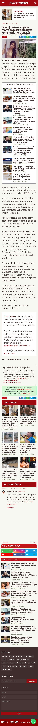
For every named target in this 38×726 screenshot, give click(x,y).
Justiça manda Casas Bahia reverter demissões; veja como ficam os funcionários (24, 160)
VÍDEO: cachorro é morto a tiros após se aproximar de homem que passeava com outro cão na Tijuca (9, 448)
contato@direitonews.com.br (12, 382)
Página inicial (6, 23)
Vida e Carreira (12, 666)
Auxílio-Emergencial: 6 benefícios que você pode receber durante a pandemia (23, 130)
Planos (31, 666)
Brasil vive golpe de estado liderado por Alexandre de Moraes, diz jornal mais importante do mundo (21, 639)
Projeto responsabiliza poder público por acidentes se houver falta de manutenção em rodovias (10, 473)
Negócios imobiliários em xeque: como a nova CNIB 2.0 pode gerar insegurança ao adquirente (24, 99)
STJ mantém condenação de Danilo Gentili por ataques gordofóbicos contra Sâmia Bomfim (28, 473)
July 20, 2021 (9, 353)
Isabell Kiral (12, 491)
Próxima (32, 542)
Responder (10, 508)
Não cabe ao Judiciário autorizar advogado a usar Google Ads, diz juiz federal (23, 90)
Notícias (14, 23)
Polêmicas (19, 656)
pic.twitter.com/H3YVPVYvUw (16, 345)
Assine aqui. (25, 394)
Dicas (3, 660)
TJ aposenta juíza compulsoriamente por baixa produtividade (22, 619)
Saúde (33, 663)
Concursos (11, 660)
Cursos (12, 663)
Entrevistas (23, 666)
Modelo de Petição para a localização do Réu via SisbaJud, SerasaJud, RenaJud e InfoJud (24, 120)
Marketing (5, 663)
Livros (3, 666)
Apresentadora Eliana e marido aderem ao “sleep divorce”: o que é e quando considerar (24, 584)
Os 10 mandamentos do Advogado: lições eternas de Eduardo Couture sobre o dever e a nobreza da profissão (24, 109)
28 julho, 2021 (21, 491)
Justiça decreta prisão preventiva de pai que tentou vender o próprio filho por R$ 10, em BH (22, 177)
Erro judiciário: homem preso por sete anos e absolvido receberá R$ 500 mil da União (28, 420)
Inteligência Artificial (23, 660)
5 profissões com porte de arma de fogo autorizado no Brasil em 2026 (24, 168)
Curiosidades (29, 656)
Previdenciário (6, 669)
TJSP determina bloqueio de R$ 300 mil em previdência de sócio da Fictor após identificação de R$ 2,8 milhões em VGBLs (24, 150)
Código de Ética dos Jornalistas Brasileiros (16, 379)
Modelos (20, 663)
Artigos (11, 656)
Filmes (27, 663)
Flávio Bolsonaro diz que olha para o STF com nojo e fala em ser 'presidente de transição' (28, 448)
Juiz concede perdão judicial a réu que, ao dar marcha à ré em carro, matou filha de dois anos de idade (23, 139)
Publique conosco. (24, 390)
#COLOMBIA (9, 316)
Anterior (5, 542)
